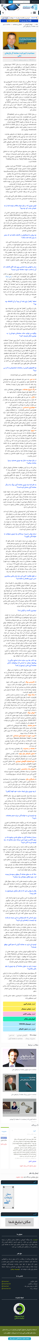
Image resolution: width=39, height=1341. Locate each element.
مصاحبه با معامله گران (15, 1038)
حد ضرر (11, 1035)
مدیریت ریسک (30, 1038)
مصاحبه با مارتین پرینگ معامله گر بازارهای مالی (23, 1094)
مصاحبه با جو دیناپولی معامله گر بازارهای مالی (24, 1070)
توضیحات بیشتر (15, 1269)
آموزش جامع (27, 1029)
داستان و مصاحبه (23, 60)
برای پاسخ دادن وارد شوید (28, 1166)
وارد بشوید (19, 1177)
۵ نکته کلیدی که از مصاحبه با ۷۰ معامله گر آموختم (23, 1119)
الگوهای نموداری (22, 1035)
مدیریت (4, 1131)
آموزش (29, 1004)
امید (34, 1131)
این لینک (8, 276)
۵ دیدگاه (16, 60)
